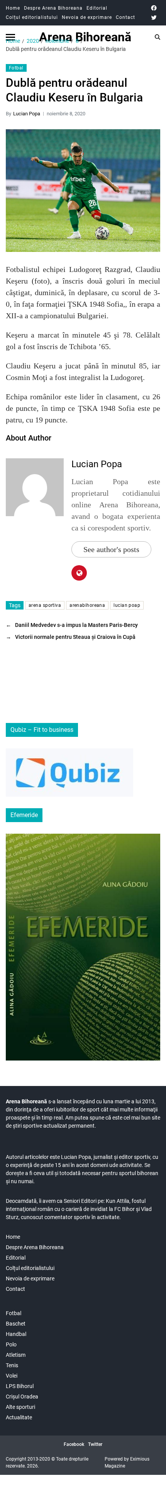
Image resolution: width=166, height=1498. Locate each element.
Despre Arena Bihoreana (53, 8)
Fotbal (16, 68)
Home (13, 8)
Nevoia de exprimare (87, 17)
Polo (11, 1344)
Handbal (16, 1334)
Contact (125, 17)
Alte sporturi (20, 1407)
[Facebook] (154, 8)
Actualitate (19, 1417)
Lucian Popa (26, 114)
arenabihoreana (87, 605)
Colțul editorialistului (32, 17)
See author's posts (111, 549)
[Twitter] (154, 17)
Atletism (15, 1355)
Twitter (95, 1444)
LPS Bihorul (20, 1386)
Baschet (15, 1324)
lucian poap (126, 605)
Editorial (96, 8)
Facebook (74, 1444)
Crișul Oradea (22, 1396)
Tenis (12, 1365)
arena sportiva (45, 605)
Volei (11, 1376)
